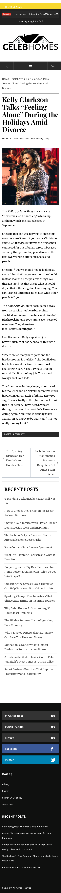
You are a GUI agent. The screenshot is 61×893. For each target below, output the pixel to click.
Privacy (9, 737)
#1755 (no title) (14, 715)
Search (5, 791)
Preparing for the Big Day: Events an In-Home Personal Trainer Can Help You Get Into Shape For (30, 571)
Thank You (7, 804)
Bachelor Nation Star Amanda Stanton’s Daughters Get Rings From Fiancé (45, 463)
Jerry (47, 138)
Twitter (9, 759)
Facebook (11, 748)
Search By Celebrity (12, 797)
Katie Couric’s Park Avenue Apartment (28, 547)
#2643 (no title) (14, 726)
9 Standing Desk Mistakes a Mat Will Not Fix (25, 826)
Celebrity (20, 434)
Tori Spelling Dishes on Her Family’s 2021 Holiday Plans (15, 458)
